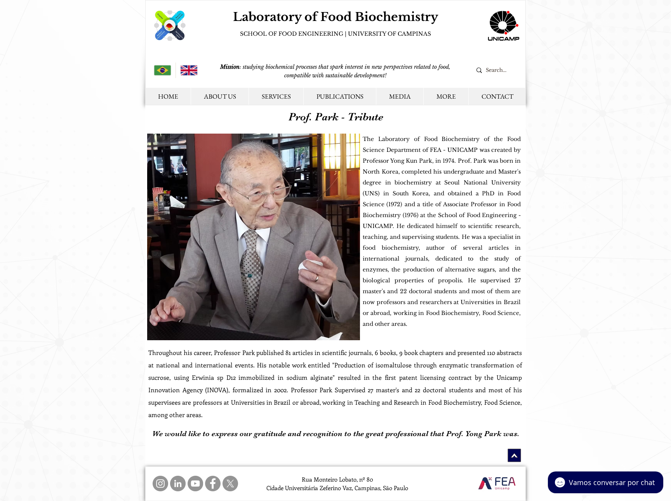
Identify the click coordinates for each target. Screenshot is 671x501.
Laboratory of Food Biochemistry (335, 17)
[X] (230, 483)
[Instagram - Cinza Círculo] (160, 483)
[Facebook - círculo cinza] (213, 483)
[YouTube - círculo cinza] (195, 483)
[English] (189, 70)
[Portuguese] (162, 70)
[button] (445, 96)
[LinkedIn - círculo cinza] (178, 483)
